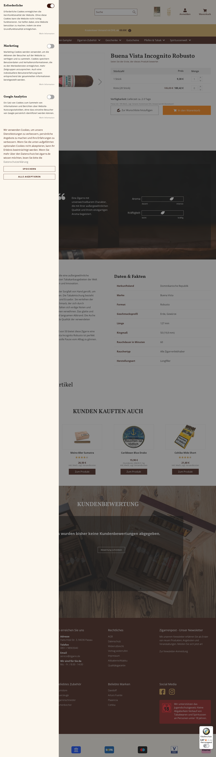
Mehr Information (46, 33)
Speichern (29, 168)
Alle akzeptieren (29, 176)
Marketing (50, 46)
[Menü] (211, 728)
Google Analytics (50, 97)
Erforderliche (50, 6)
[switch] (206, 746)
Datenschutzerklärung (16, 161)
